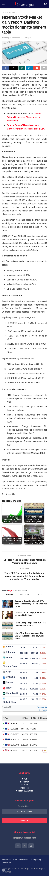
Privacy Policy (36, 859)
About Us (6, 859)
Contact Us (6, 863)
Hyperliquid (12, 693)
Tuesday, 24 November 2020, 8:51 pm (16, 38)
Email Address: (24, 806)
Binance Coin (10, 666)
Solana (9, 682)
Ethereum (11, 652)
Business (24, 788)
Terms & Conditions (20, 859)
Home (4, 12)
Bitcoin (9, 647)
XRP (8, 672)
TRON (9, 688)
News (24, 779)
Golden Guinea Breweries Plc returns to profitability (24, 117)
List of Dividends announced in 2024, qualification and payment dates (29, 635)
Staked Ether (9, 702)
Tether (9, 657)
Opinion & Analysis (24, 791)
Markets (12, 12)
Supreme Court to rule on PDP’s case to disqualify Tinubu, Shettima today (31, 603)
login (10, 590)
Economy (24, 782)
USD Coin (11, 677)
